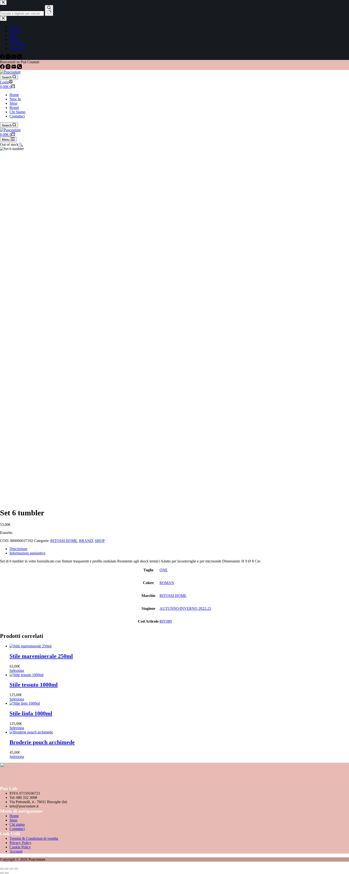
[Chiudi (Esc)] (16, 868)
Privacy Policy (20, 843)
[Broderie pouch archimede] (31, 732)
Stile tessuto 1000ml (33, 685)
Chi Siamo (17, 112)
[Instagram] (8, 68)
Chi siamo (17, 824)
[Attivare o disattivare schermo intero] (7, 868)
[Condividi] (11, 868)
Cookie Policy (20, 847)
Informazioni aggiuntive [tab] (27, 553)
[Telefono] (19, 68)
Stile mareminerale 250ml (41, 656)
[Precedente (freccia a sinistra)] (2, 873)
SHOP (100, 541)
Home (14, 95)
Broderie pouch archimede (42, 742)
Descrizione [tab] (18, 549)
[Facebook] (3, 68)
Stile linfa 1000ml (30, 713)
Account (15, 851)
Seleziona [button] (16, 671)
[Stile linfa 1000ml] (24, 703)
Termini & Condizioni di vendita (33, 838)
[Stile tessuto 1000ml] (26, 675)
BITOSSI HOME (63, 541)
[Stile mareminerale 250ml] (30, 646)
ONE (164, 570)
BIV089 (166, 621)
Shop (13, 103)
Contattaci (17, 116)
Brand (14, 108)
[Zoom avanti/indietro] (2, 868)
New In (15, 99)
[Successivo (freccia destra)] (7, 873)
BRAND (86, 541)
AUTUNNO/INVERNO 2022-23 (185, 608)
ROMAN (167, 583)
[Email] (14, 68)
